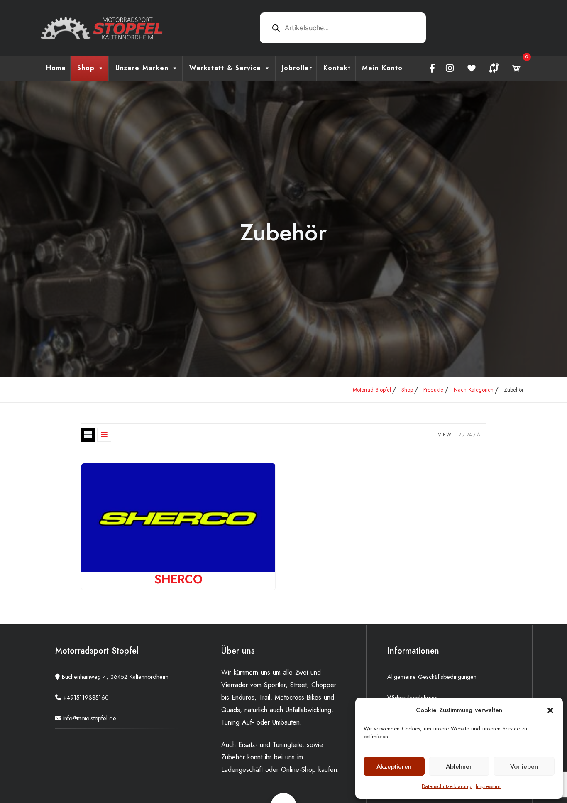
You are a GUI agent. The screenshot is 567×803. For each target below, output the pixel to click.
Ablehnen (459, 766)
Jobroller (297, 68)
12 (458, 434)
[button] (550, 710)
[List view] (104, 435)
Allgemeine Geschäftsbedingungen (432, 677)
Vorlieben (524, 766)
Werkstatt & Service (225, 68)
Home (56, 68)
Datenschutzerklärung (447, 786)
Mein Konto (382, 68)
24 (469, 434)
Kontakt (337, 68)
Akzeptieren (393, 766)
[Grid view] (88, 435)
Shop (86, 68)
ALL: (481, 434)
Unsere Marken (142, 68)
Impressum (488, 786)
